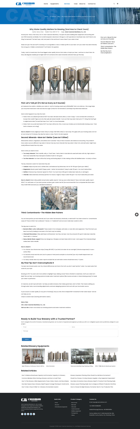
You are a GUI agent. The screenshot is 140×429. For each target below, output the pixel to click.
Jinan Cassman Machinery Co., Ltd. (75, 32)
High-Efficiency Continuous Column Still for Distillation (33, 366)
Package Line (74, 413)
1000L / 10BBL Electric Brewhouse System (105, 366)
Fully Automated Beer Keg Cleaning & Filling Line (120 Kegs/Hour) (82, 366)
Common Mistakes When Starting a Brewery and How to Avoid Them (41, 378)
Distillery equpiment (76, 411)
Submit (27, 339)
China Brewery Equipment (61, 407)
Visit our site (25, 307)
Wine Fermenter (50, 366)
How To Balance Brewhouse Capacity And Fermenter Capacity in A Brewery (43, 375)
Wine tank (73, 407)
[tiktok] (34, 414)
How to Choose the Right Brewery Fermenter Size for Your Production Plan (92, 387)
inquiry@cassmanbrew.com (100, 402)
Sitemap (88, 426)
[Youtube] (28, 414)
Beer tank (73, 404)
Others (73, 415)
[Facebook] (22, 414)
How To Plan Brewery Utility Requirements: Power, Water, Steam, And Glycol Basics (45, 381)
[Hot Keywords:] (114, 3)
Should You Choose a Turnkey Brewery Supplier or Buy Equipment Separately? (93, 378)
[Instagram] (31, 414)
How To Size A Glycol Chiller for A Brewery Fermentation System (40, 387)
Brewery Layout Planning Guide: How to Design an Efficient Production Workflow (93, 384)
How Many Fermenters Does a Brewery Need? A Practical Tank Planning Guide (93, 381)
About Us (57, 404)
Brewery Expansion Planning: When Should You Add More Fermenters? (91, 375)
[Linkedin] (25, 414)
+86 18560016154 (108, 409)
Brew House (74, 402)
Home (56, 402)
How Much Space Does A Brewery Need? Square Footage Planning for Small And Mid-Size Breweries (45, 384)
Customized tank (75, 409)
